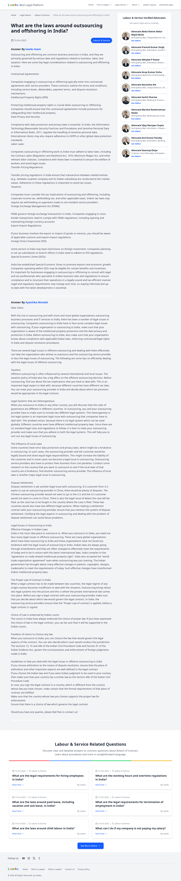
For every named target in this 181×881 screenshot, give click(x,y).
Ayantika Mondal (36, 302)
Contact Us (70, 869)
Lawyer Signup (149, 4)
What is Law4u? (55, 869)
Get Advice (136, 40)
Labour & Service (42, 15)
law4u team (33, 49)
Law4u (38, 875)
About (134, 4)
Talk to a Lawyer (38, 869)
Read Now (16, 784)
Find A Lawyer (103, 4)
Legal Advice (120, 4)
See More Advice (89, 845)
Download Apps (166, 4)
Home (91, 4)
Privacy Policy (84, 869)
